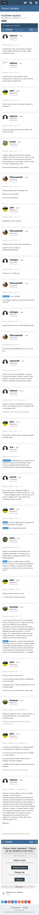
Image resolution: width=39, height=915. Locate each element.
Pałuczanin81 (16, 177)
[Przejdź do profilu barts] (5, 539)
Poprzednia (8, 30)
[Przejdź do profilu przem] (5, 143)
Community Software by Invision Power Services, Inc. (19, 912)
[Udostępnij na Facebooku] (5, 901)
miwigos (14, 259)
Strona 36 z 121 (19, 30)
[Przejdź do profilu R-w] (5, 448)
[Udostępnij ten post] (34, 45)
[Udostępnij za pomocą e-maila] (25, 901)
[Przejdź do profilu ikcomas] (5, 608)
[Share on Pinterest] (29, 901)
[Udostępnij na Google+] (9, 901)
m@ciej (13, 63)
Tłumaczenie (15, 908)
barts (12, 537)
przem (13, 141)
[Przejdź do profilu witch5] (5, 478)
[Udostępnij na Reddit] (19, 901)
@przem (5, 641)
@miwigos (6, 296)
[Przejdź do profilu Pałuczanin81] (5, 178)
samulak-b (15, 18)
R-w (12, 447)
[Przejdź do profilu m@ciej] (6, 63)
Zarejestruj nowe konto (19, 867)
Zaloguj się (19, 879)
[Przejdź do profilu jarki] (5, 92)
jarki (12, 90)
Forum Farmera (10, 8)
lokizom (13, 35)
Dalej (31, 30)
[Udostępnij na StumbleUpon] (22, 901)
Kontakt (25, 908)
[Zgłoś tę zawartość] (19, 45)
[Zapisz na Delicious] (15, 901)
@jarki (5, 561)
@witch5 (5, 528)
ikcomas (14, 606)
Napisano (10, 45)
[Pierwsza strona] (3, 29)
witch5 (13, 476)
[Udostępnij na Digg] (12, 901)
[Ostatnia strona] (36, 29)
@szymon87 (6, 460)
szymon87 (15, 360)
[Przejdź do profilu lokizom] (5, 37)
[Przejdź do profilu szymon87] (5, 362)
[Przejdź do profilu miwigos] (5, 261)
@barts (5, 522)
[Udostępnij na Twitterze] (2, 901)
